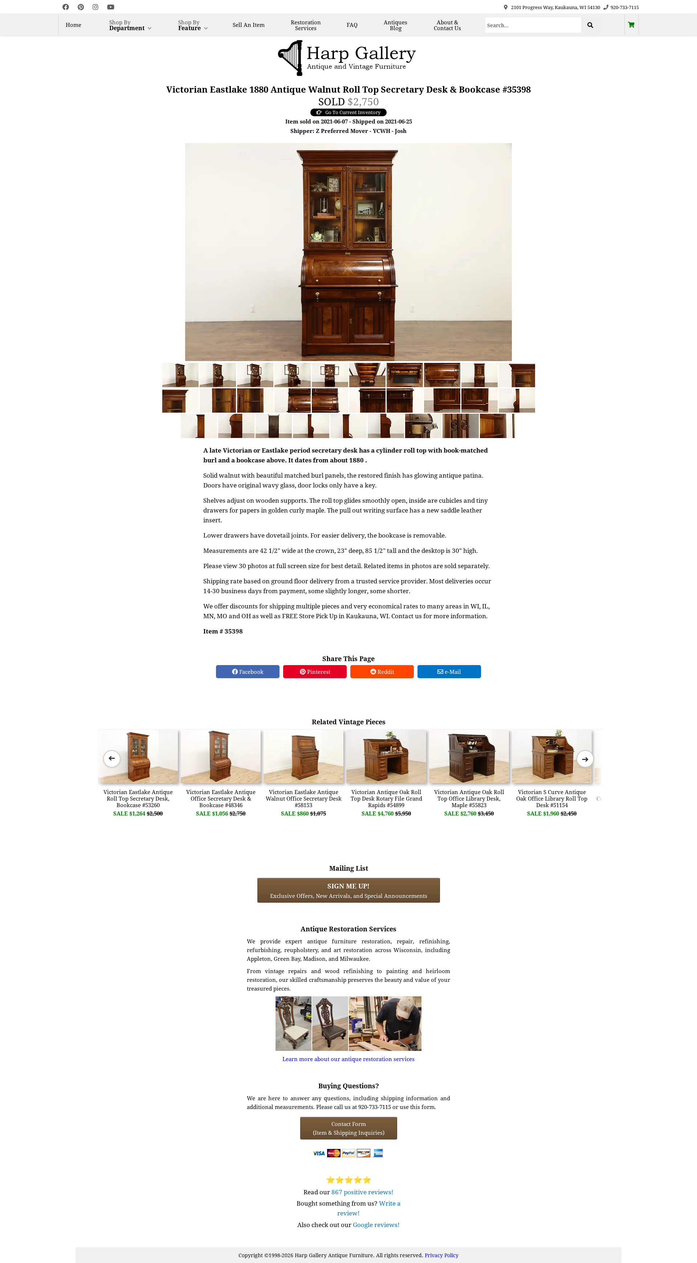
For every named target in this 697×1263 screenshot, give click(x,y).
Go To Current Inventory (352, 112)
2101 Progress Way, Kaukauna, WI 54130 (555, 7)
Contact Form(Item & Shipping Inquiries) (348, 1128)
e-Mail (452, 671)
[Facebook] (65, 7)
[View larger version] (348, 251)
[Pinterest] (80, 7)
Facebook (251, 671)
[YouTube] (111, 7)
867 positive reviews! (362, 1192)
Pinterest (318, 671)
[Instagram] (95, 7)
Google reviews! (376, 1225)
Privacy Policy (441, 1255)
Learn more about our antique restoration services (348, 1058)
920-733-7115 (625, 7)
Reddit (385, 671)
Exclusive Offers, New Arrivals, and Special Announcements (348, 890)
